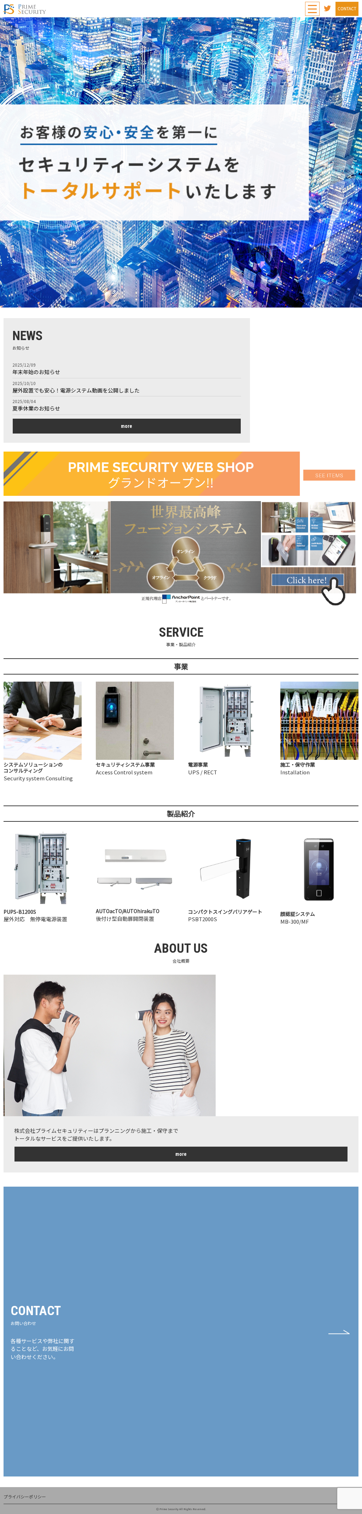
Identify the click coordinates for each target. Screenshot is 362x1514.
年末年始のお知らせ (36, 371)
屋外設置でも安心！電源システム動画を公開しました (76, 390)
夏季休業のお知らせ (36, 408)
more (126, 426)
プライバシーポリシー (25, 1496)
